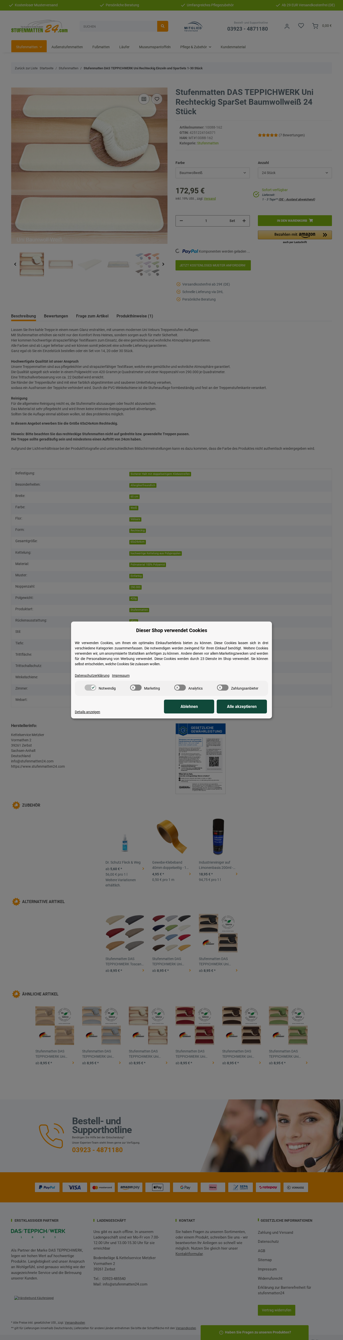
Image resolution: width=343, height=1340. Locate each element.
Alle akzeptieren (242, 706)
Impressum (121, 676)
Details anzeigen (87, 712)
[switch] (90, 688)
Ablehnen (189, 706)
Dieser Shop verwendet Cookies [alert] (171, 630)
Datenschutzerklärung (92, 676)
